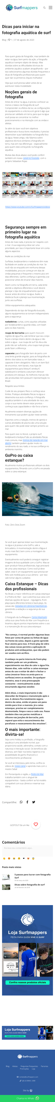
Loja (33, 1069)
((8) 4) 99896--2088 (28, 1081)
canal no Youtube (31, 158)
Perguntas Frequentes (29, 1066)
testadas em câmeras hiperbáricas (31, 606)
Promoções (24, 1069)
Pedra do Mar (37, 774)
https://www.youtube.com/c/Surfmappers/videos (27, 206)
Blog (4, 39)
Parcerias (44, 1066)
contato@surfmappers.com (28, 1077)
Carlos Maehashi (39, 617)
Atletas (15, 1066)
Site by (26, 1090)
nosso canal (20, 766)
